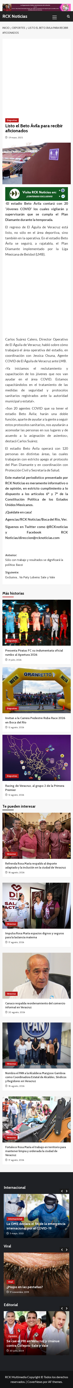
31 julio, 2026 (14, 659)
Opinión (12, 1340)
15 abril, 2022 (16, 1233)
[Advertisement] (36, 76)
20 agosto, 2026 (16, 1012)
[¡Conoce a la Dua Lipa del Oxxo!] (36, 1275)
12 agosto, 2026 (16, 727)
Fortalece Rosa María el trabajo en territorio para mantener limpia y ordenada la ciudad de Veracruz (35, 1151)
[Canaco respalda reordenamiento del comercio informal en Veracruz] (36, 976)
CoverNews (34, 1381)
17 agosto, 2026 (16, 942)
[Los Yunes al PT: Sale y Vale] (36, 1333)
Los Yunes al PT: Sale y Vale (27, 1346)
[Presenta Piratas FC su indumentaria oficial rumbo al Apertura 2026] (36, 623)
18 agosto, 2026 (16, 872)
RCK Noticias (14, 16)
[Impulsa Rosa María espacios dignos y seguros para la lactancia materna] (36, 906)
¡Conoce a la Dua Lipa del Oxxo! (30, 1287)
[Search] (68, 16)
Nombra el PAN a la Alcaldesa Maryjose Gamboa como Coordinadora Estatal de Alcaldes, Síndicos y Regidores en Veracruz (35, 1077)
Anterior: (34, 560)
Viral (10, 1281)
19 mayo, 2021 (15, 137)
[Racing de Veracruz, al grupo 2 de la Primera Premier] (36, 758)
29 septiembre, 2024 (20, 1350)
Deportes (12, 120)
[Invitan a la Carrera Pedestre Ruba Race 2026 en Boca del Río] (36, 690)
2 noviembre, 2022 (19, 1292)
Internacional (15, 1218)
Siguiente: (30, 575)
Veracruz (11, 853)
